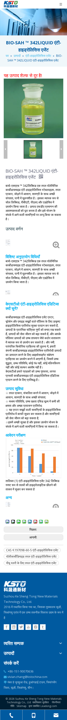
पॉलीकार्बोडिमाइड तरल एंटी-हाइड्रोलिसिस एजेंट (31, 556)
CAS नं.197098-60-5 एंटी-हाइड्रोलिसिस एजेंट (32, 550)
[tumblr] (43, 627)
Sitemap (21, 706)
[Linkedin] (14, 627)
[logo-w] (15, 586)
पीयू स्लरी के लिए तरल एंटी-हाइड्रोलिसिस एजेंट (31, 563)
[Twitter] (21, 627)
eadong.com (49, 706)
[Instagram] (35, 627)
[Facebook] (6, 627)
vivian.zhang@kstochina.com (27, 677)
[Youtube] (28, 627)
